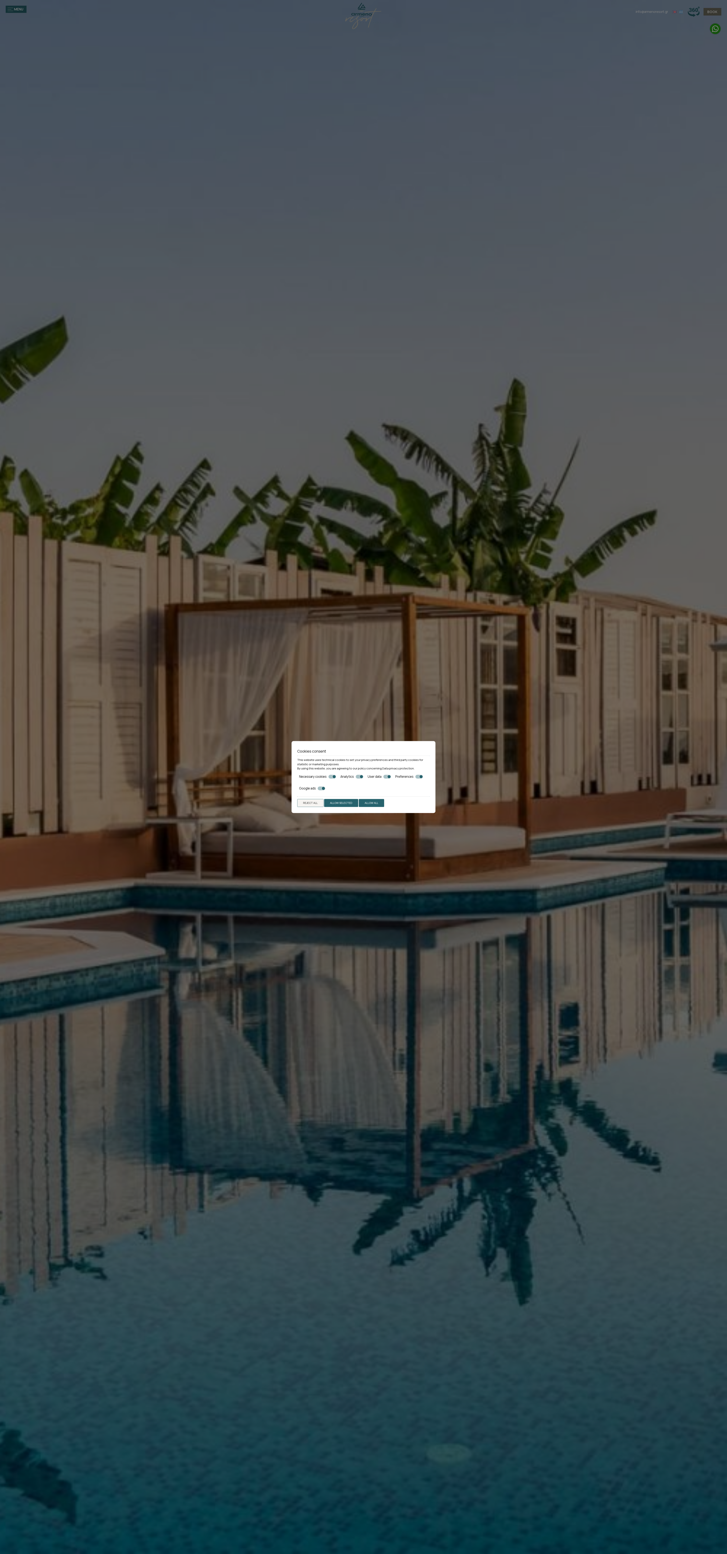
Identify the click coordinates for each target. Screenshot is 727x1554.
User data (374, 777)
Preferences (404, 777)
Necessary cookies (313, 777)
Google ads (307, 788)
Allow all (371, 803)
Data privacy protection (398, 768)
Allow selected (341, 803)
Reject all (310, 803)
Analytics (347, 777)
